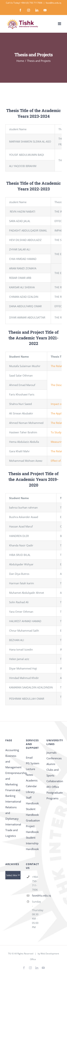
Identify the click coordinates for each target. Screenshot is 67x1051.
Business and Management (13, 761)
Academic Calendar (32, 783)
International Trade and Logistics (13, 830)
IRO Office (52, 787)
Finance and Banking (12, 793)
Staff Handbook (32, 800)
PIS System (32, 763)
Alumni (50, 764)
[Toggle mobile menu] (60, 24)
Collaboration (54, 781)
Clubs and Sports (52, 772)
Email (29, 757)
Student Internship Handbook (32, 843)
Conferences (54, 758)
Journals (51, 752)
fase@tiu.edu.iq (53, 2)
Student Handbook (32, 811)
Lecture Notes (30, 771)
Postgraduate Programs (54, 795)
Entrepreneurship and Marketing (13, 778)
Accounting (12, 750)
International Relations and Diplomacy (13, 810)
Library (30, 792)
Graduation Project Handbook (33, 826)
